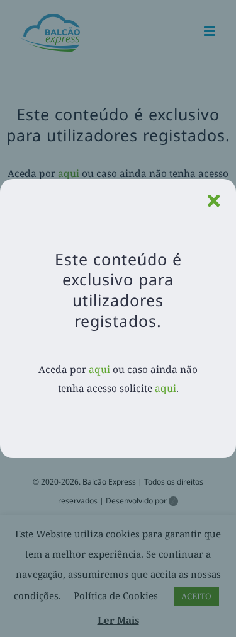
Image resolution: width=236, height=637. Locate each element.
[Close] (213, 201)
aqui (99, 369)
